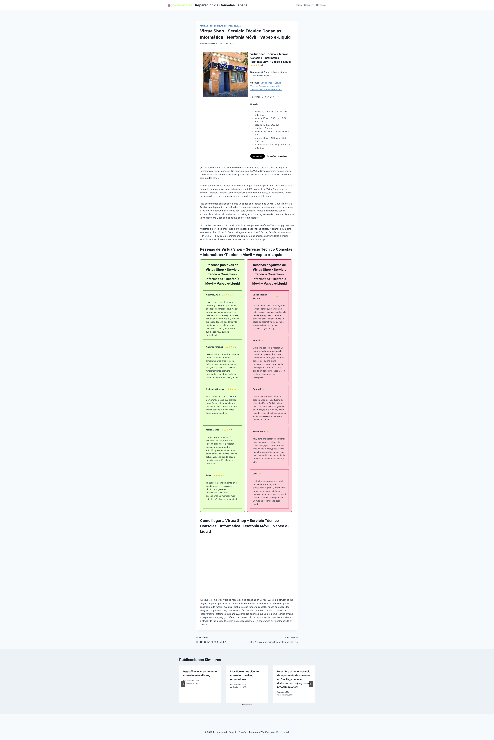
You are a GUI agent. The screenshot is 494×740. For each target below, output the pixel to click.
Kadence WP (283, 732)
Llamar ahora (257, 156)
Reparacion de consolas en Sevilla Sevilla (220, 26)
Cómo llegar (282, 156)
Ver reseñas (271, 156)
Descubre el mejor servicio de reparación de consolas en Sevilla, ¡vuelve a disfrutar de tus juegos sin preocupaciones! (293, 679)
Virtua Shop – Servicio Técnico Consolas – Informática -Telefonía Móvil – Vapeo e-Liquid (266, 86)
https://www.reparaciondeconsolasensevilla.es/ (273, 640)
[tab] (243, 704)
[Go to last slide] (183, 684)
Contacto (321, 5)
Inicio (299, 5)
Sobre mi (309, 5)
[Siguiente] (311, 684)
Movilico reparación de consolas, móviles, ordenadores (244, 675)
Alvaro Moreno (209, 43)
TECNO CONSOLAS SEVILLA (211, 640)
